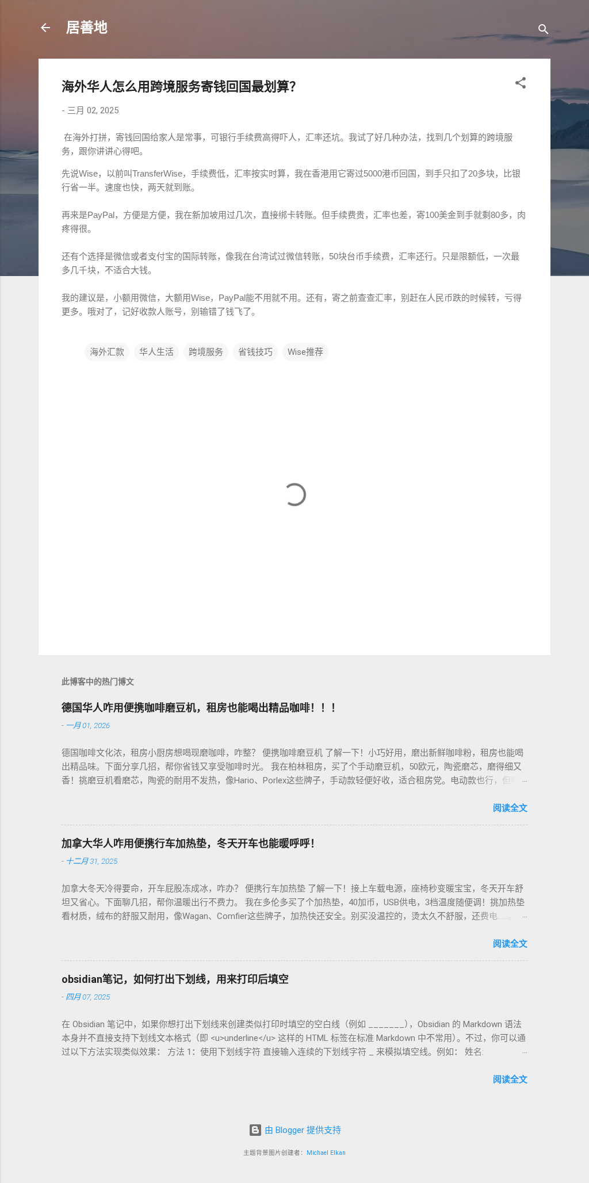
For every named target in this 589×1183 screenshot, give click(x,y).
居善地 (87, 28)
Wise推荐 (305, 352)
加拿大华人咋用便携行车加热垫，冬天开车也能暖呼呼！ (191, 843)
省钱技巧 (255, 352)
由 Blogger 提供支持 (301, 1130)
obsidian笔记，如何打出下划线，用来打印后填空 (175, 979)
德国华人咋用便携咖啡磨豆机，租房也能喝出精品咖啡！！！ (201, 708)
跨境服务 (206, 352)
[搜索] (543, 31)
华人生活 (156, 352)
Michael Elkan (326, 1153)
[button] (520, 85)
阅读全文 (510, 808)
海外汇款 (107, 352)
